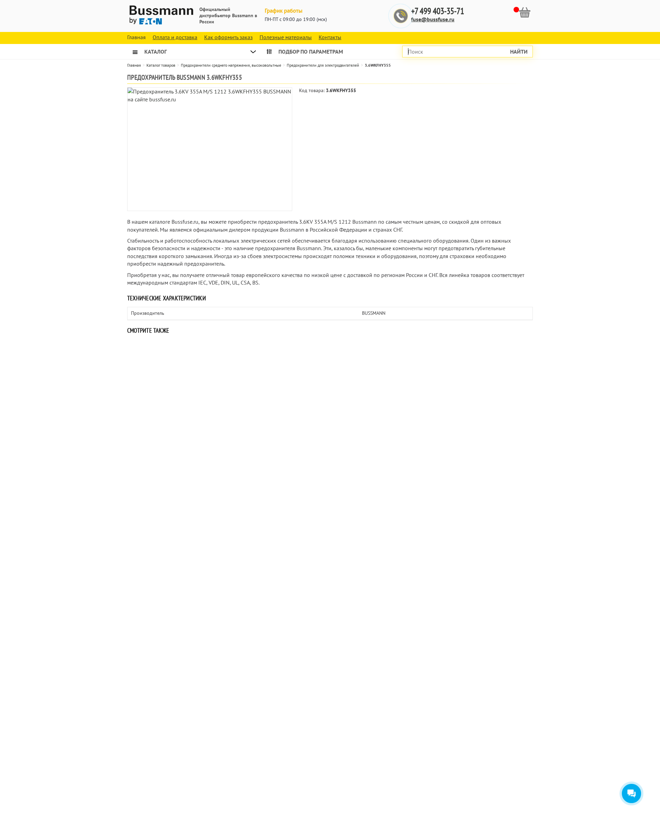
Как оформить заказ (228, 37)
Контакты (330, 37)
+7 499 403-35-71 (437, 11)
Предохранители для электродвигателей (323, 65)
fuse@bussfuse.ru (432, 19)
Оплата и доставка (175, 37)
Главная (134, 65)
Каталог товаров (160, 65)
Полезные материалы (286, 37)
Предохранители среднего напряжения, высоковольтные (231, 65)
